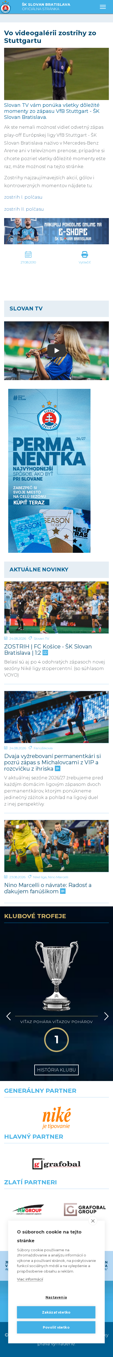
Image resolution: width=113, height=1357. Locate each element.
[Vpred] (105, 1016)
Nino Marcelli (58, 877)
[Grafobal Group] (85, 1209)
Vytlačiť (85, 262)
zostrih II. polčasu (24, 209)
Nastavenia (56, 1297)
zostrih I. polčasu (23, 197)
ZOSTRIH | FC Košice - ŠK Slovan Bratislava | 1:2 (48, 650)
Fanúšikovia (43, 748)
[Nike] (56, 1118)
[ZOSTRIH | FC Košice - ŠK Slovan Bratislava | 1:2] (56, 607)
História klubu (56, 1070)
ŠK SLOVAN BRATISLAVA (46, 6)
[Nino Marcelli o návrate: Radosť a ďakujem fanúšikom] (56, 846)
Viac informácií (30, 1279)
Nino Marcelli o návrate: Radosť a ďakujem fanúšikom (48, 888)
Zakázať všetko (56, 1312)
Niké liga (40, 877)
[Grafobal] (56, 1164)
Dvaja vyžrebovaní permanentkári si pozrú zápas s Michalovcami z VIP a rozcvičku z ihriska (52, 762)
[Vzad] (7, 1016)
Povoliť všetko (56, 1327)
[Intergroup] (28, 1209)
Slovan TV (41, 638)
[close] (92, 1220)
